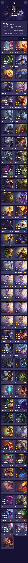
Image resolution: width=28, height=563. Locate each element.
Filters (25, 38)
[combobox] (9, 38)
